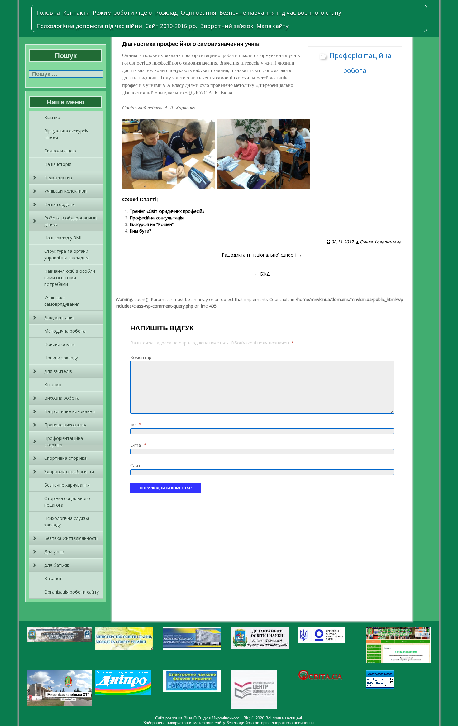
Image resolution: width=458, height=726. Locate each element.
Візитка (52, 117)
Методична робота (65, 331)
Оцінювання (198, 12)
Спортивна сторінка (65, 458)
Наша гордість (59, 204)
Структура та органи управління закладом (66, 254)
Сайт (135, 466)
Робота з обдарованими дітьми (70, 221)
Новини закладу (61, 358)
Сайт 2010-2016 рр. (171, 26)
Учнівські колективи (65, 191)
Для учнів (54, 552)
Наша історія (57, 164)
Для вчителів (58, 371)
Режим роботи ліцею (122, 12)
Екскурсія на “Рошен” (152, 224)
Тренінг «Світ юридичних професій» (167, 211)
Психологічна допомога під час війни (89, 26)
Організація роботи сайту (71, 592)
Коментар (140, 357)
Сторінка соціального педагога (67, 501)
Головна (48, 12)
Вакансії (52, 578)
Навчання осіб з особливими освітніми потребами (70, 277)
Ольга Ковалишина (380, 242)
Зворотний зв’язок (226, 26)
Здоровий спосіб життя (69, 471)
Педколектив (58, 177)
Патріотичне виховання (69, 411)
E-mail (138, 445)
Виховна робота (61, 398)
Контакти (76, 12)
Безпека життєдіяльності (71, 538)
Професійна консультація (157, 218)
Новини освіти (59, 344)
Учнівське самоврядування (61, 301)
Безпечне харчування (67, 485)
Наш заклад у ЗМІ (62, 238)
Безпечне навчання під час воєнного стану (280, 12)
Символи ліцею (60, 151)
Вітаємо (52, 384)
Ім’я (135, 424)
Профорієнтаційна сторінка (63, 441)
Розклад (166, 12)
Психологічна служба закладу (66, 521)
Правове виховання (65, 425)
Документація (59, 317)
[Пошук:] (66, 74)
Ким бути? (140, 231)
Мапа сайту (272, 26)
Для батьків (56, 565)
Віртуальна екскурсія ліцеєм (66, 134)
